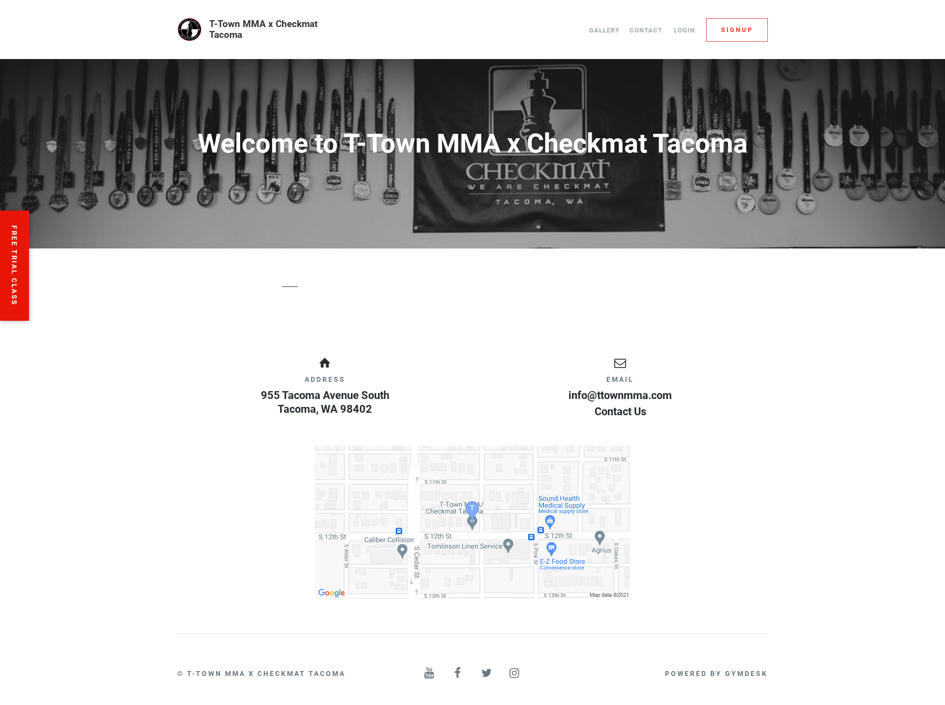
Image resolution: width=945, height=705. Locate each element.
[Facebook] (458, 673)
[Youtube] (430, 673)
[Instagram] (515, 673)
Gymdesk (746, 673)
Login (684, 30)
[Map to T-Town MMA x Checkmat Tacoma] (472, 522)
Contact (646, 30)
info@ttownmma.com (620, 395)
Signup (737, 29)
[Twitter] (486, 673)
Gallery (604, 30)
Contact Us (620, 411)
